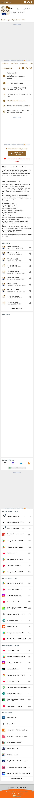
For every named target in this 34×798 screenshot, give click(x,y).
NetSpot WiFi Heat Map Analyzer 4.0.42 (19, 773)
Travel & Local (7, 68)
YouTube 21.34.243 (13, 602)
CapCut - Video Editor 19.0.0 (15, 528)
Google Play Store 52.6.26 (15, 547)
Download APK (18, 153)
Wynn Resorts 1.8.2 (13, 271)
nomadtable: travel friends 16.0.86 (17, 736)
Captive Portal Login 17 (14, 694)
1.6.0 (23, 20)
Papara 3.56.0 (11, 724)
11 (22, 105)
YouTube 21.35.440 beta (14, 706)
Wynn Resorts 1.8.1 (13, 277)
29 (15, 105)
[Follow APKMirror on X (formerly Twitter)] (5, 464)
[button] (19, 68)
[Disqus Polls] (17, 339)
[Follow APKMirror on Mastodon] (13, 464)
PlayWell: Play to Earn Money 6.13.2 (17, 761)
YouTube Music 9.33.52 (14, 565)
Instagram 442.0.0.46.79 (14, 596)
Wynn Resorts (16, 20)
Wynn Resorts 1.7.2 (13, 290)
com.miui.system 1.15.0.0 (14, 620)
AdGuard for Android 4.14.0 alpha (17, 687)
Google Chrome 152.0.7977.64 (16, 675)
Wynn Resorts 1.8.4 (13, 259)
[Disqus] (17, 386)
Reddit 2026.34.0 (12, 626)
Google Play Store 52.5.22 (15, 572)
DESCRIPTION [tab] (23, 63)
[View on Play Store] (23, 68)
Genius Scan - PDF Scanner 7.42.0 (17, 730)
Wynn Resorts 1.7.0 (13, 302)
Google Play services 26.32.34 (16, 633)
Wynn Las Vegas (18, 12)
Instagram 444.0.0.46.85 (14, 663)
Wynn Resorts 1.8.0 (13, 284)
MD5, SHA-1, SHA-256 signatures (16, 101)
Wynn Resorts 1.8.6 (13, 246)
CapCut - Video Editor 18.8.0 (15, 516)
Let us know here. (21, 787)
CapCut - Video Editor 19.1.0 (15, 522)
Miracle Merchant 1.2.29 (14, 742)
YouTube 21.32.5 (12, 553)
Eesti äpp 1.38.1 (12, 717)
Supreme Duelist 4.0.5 (13, 669)
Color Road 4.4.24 (12, 748)
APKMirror (7, 2)
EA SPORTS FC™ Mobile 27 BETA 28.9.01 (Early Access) (17, 608)
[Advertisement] (17, 42)
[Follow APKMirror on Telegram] (21, 464)
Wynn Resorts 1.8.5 (13, 253)
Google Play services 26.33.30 (16, 656)
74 (14, 75)
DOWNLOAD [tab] (5, 63)
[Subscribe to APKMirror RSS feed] (29, 464)
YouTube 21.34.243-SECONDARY (17, 639)
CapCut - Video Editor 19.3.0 (15, 614)
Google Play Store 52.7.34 (15, 541)
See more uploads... (17, 308)
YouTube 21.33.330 (13, 681)
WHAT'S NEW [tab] (14, 63)
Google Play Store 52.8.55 (15, 559)
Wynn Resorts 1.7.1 (13, 296)
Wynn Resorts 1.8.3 (13, 265)
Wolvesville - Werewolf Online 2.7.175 (18, 767)
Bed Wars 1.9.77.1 (12, 755)
